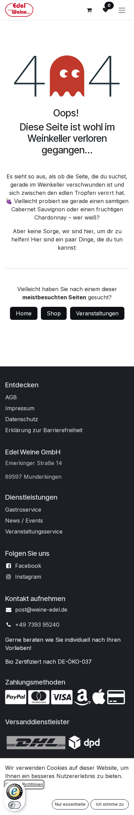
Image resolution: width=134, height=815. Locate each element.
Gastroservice (23, 509)
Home (24, 313)
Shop (54, 313)
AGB (11, 397)
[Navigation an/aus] (122, 10)
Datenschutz (21, 419)
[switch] (14, 805)
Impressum (19, 408)
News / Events (24, 520)
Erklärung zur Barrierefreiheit (43, 430)
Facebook (28, 565)
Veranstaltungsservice (34, 531)
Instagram (28, 576)
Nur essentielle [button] (70, 804)
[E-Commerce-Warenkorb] (89, 10)
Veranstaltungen (97, 313)
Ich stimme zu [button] (110, 804)
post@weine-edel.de (41, 609)
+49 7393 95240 (37, 624)
